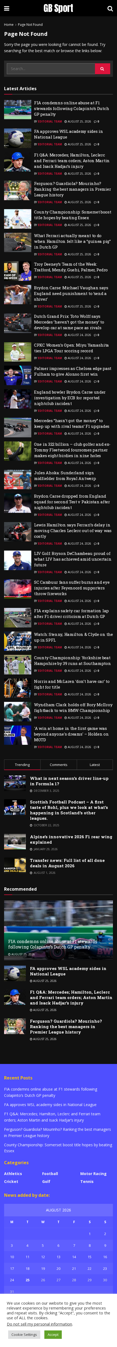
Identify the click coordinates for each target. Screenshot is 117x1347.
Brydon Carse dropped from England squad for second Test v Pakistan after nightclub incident (72, 501)
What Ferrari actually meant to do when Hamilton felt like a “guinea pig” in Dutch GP (72, 241)
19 (43, 1268)
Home (9, 24)
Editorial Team (50, 121)
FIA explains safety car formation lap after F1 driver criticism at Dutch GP (71, 613)
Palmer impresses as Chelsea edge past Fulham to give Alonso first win (72, 371)
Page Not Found (30, 24)
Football (50, 1173)
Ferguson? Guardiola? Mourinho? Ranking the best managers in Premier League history (72, 189)
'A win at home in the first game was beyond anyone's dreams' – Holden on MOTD (71, 734)
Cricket (11, 1181)
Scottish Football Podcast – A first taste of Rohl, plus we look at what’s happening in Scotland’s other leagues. (69, 810)
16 (105, 1256)
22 (89, 1268)
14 (74, 1256)
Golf (46, 1181)
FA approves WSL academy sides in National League (50, 1104)
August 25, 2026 (79, 121)
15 (89, 1256)
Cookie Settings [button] (24, 1334)
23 (105, 1268)
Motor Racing (93, 1173)
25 (27, 1279)
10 (12, 1256)
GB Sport (58, 8)
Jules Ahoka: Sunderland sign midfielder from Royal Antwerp (65, 475)
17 (12, 1268)
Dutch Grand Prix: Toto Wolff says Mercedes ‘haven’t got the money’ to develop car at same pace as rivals (69, 321)
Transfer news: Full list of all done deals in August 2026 (67, 863)
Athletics (13, 1173)
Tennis (87, 1181)
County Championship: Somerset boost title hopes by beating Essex (72, 214)
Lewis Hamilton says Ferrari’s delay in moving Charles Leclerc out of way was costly (73, 530)
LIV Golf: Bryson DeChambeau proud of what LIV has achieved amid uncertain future (72, 559)
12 (43, 1256)
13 (58, 1256)
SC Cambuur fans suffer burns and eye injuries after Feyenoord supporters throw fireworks (71, 587)
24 (12, 1279)
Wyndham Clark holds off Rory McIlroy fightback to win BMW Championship (73, 707)
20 (58, 1268)
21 (74, 1268)
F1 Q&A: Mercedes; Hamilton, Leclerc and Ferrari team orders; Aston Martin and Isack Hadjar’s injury (72, 160)
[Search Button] (102, 68)
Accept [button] (53, 1334)
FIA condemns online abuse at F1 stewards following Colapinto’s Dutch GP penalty (71, 108)
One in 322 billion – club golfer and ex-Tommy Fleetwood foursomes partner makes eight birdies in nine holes (72, 449)
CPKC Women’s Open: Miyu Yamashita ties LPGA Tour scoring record (71, 347)
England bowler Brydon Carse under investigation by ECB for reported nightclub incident (70, 397)
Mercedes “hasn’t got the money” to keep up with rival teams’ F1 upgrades (71, 423)
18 (27, 1268)
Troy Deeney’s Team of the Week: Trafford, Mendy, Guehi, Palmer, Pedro (71, 266)
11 (27, 1256)
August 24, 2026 (79, 335)
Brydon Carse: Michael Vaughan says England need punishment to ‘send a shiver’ (71, 293)
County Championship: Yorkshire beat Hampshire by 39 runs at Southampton (72, 660)
